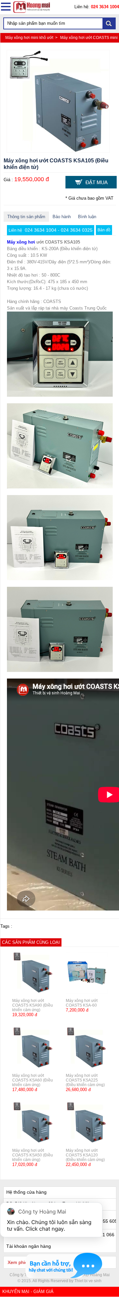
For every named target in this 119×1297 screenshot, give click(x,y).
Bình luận (87, 216)
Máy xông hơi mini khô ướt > (32, 37)
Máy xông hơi (21, 242)
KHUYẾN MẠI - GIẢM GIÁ (28, 1291)
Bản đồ (104, 230)
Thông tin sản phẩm (26, 216)
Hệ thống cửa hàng (26, 1192)
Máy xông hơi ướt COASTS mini (89, 37)
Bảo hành (62, 216)
